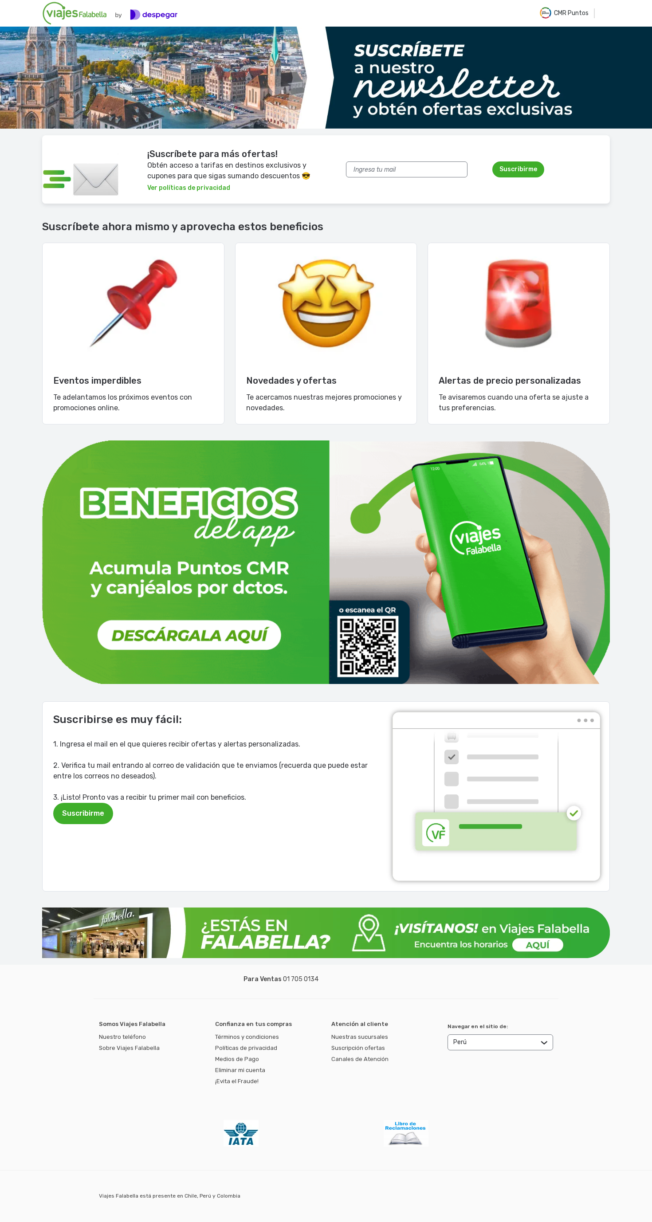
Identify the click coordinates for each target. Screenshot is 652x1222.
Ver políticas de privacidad (188, 188)
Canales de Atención (360, 1059)
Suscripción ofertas (358, 1048)
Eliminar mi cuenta (240, 1070)
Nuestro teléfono (122, 1036)
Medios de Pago (237, 1059)
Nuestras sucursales (359, 1036)
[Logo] (110, 13)
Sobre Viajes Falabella (129, 1048)
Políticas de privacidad (246, 1048)
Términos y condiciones (247, 1036)
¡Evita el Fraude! (237, 1081)
